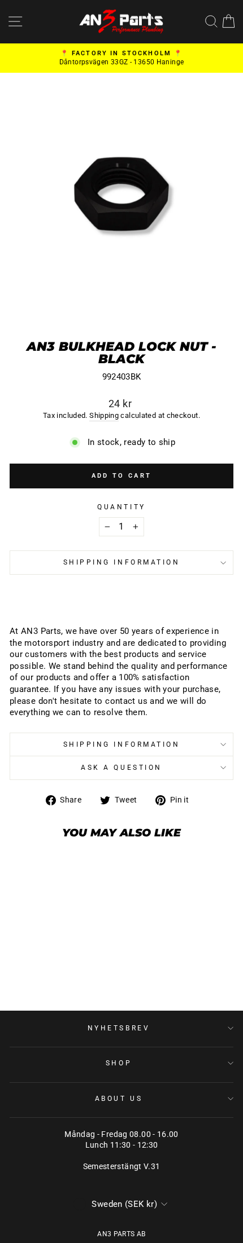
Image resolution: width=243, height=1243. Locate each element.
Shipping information (121, 562)
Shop (119, 1063)
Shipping (104, 415)
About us (118, 1099)
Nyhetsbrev (119, 1028)
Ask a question (121, 768)
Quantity (121, 507)
